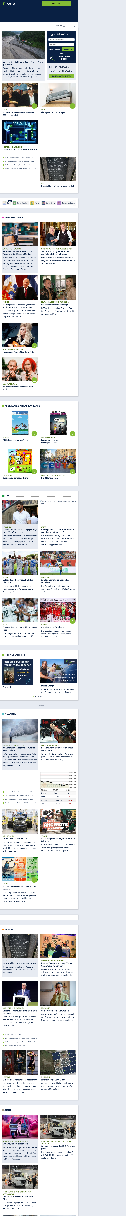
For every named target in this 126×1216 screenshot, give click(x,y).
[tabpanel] (23, 54)
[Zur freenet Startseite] (7, 3)
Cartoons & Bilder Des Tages (22, 406)
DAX (43, 796)
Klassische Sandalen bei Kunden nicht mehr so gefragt (19, 795)
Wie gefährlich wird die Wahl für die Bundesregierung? (19, 157)
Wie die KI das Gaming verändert (13, 1034)
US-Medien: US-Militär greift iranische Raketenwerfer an (19, 161)
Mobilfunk (56, 3)
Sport (8, 495)
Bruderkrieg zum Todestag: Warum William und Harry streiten (21, 165)
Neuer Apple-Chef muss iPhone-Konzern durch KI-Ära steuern (21, 792)
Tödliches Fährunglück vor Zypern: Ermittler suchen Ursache (20, 168)
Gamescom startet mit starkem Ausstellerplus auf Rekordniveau (21, 1038)
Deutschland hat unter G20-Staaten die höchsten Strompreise (21, 803)
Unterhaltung (13, 217)
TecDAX (44, 803)
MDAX (44, 800)
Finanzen (10, 713)
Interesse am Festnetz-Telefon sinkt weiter (15, 1045)
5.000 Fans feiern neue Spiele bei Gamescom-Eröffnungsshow (21, 1042)
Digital (8, 929)
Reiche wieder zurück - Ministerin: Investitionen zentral (19, 799)
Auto (7, 1109)
